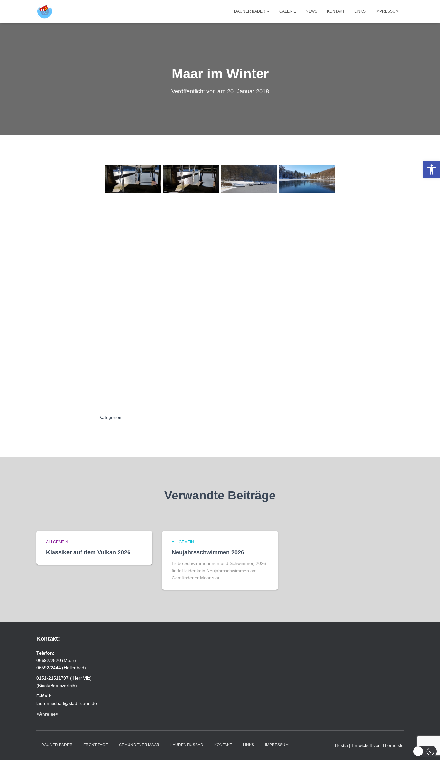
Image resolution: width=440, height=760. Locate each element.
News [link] (311, 11)
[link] (431, 169)
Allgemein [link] (57, 542)
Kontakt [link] (336, 11)
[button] (425, 751)
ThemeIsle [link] (393, 745)
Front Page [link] (95, 745)
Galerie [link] (287, 11)
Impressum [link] (387, 11)
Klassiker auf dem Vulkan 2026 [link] (88, 552)
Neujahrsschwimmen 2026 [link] (208, 552)
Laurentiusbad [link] (186, 745)
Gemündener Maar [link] (139, 745)
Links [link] (360, 11)
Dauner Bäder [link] (250, 11)
